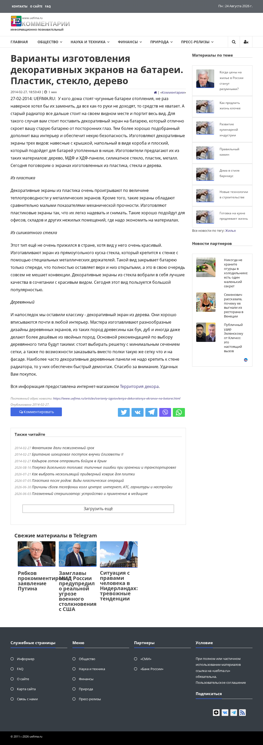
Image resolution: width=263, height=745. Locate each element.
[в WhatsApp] (179, 412)
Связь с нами (27, 699)
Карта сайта (26, 689)
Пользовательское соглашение (221, 682)
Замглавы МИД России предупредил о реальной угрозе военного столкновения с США (78, 591)
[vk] (225, 712)
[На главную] (155, 92)
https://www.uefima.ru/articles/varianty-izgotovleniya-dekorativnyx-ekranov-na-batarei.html (116, 398)
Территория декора (139, 386)
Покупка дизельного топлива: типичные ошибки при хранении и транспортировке (104, 467)
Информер (25, 659)
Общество (47, 41)
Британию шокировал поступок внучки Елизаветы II (77, 454)
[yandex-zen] (216, 712)
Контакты (19, 6)
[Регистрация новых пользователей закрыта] (246, 41)
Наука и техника (88, 41)
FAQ (48, 6)
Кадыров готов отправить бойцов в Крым (69, 460)
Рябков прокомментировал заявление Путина (44, 581)
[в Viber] (165, 412)
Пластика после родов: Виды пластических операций (78, 480)
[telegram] (233, 712)
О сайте (36, 6)
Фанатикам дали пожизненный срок (63, 447)
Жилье (230, 230)
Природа (159, 41)
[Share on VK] (138, 412)
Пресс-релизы (195, 41)
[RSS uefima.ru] (242, 712)
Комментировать (39, 411)
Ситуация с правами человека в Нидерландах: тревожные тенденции (119, 585)
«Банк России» (151, 669)
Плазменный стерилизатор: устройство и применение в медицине (90, 493)
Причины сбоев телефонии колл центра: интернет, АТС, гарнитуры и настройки (102, 486)
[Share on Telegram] (151, 412)
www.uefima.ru (32, 18)
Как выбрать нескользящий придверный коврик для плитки (83, 474)
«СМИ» (145, 659)
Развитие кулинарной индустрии (229, 129)
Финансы (128, 41)
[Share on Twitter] (124, 412)
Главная (19, 41)
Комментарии (173, 92)
